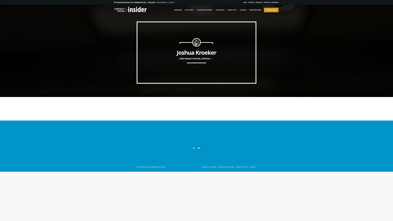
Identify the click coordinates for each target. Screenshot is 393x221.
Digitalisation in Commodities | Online (144, 2)
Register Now (271, 10)
